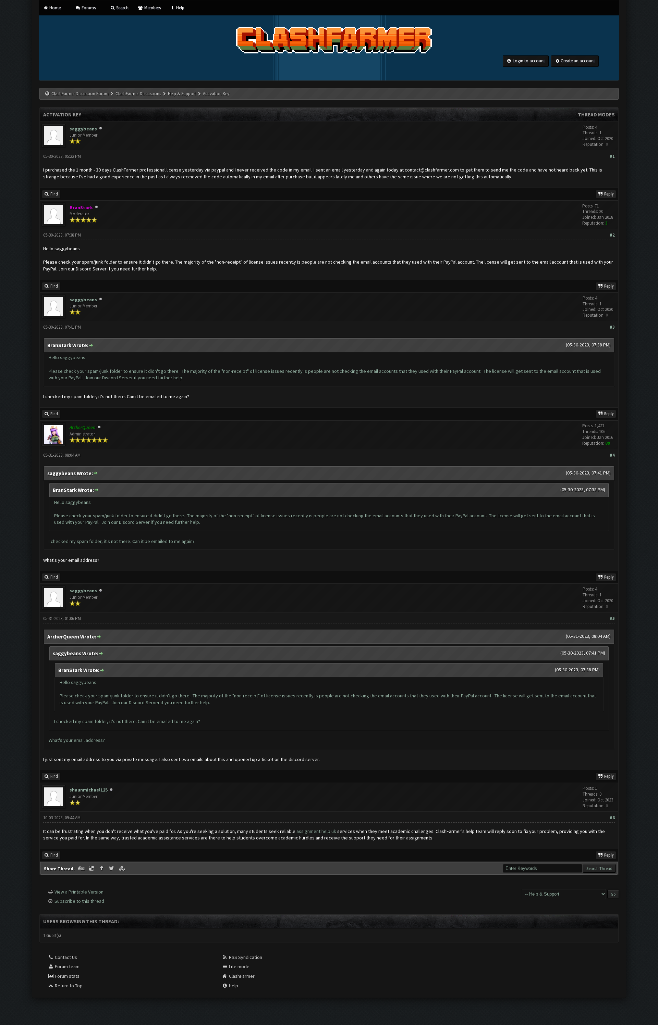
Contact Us (65, 957)
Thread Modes (596, 114)
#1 (612, 156)
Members (151, 8)
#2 (612, 235)
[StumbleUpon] (122, 868)
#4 (612, 455)
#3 (612, 327)
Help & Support (182, 94)
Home (54, 8)
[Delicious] (92, 868)
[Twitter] (112, 868)
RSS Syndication (245, 957)
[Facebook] (102, 868)
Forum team (67, 966)
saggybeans (83, 129)
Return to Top (68, 986)
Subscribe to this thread (79, 901)
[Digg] (82, 868)
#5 (612, 618)
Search (122, 8)
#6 (612, 818)
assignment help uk (316, 831)
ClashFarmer (241, 976)
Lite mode (238, 966)
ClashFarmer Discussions (138, 94)
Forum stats (67, 976)
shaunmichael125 (89, 790)
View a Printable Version (78, 892)
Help (179, 8)
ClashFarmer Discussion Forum (80, 94)
